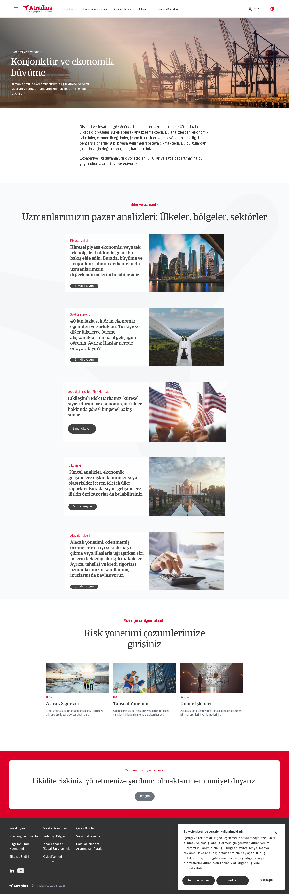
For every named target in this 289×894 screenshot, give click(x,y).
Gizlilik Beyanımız (55, 828)
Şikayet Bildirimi (20, 856)
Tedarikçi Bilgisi (54, 836)
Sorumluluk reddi (88, 836)
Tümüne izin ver (198, 880)
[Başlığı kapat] (275, 833)
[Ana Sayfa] (37, 9)
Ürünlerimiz (70, 9)
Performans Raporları (165, 9)
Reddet (232, 880)
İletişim (143, 9)
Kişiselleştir (265, 880)
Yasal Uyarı (17, 828)
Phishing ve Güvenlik (23, 836)
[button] (16, 9)
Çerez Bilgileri (86, 828)
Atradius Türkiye (123, 9)
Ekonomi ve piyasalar (95, 9)
